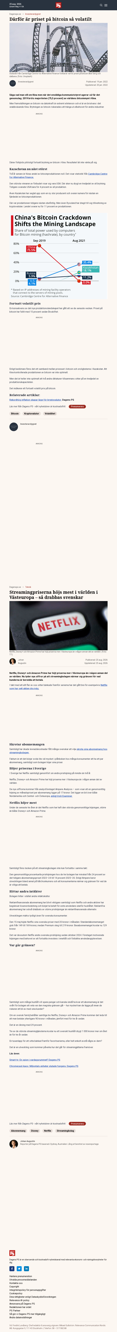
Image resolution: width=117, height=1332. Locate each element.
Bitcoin (15, 413)
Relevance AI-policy (19, 1300)
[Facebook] (11, 1268)
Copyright (14, 1286)
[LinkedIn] (26, 1268)
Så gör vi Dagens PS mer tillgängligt (27, 1314)
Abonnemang (18, 1130)
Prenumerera (77, 406)
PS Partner (14, 1310)
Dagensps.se (15, 14)
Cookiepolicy (15, 1293)
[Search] (101, 5)
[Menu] (106, 5)
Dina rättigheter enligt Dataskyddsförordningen (32, 1297)
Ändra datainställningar (20, 1317)
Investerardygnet (33, 14)
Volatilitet (50, 413)
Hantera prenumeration (20, 1276)
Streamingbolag (65, 1130)
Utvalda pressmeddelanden (23, 1279)
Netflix (47, 1130)
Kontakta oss (16, 1283)
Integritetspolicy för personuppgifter (27, 1290)
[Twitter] (19, 1268)
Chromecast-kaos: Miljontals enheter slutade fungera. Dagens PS (43, 1066)
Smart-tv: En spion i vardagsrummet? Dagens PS (34, 1060)
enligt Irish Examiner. (61, 796)
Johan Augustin (27, 1141)
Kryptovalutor (31, 413)
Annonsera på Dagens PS (22, 1303)
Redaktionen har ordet (20, 1307)
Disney (34, 1130)
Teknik (28, 587)
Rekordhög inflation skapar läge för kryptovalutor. (35, 400)
